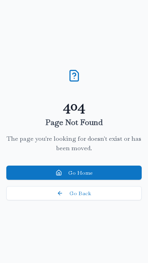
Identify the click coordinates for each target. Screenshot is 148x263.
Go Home (80, 172)
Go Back (80, 193)
